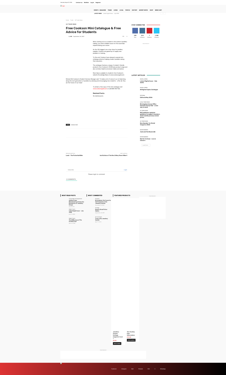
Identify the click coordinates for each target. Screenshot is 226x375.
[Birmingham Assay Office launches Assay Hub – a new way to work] (135, 104)
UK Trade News (78, 20)
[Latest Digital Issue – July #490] (135, 81)
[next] (164, 13)
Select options (131, 340)
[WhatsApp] (164, 1)
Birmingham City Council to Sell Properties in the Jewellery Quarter (103, 202)
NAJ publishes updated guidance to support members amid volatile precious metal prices (150, 115)
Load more (145, 145)
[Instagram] (155, 1)
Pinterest (140, 369)
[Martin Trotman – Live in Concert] (135, 139)
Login (125, 169)
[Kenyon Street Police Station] (90, 211)
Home (67, 20)
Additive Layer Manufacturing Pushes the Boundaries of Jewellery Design (76, 202)
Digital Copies (143, 79)
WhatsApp (163, 369)
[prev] (162, 13)
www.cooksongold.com (100, 89)
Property (97, 198)
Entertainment (144, 129)
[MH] (67, 36)
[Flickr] (153, 1)
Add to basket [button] (117, 343)
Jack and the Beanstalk (147, 132)
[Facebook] (151, 1)
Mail (132, 369)
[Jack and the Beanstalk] (135, 131)
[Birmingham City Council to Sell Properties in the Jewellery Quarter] (90, 201)
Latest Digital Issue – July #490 (111, 13)
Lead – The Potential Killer (74, 155)
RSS (149, 369)
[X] (162, 1)
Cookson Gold (74, 124)
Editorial (142, 95)
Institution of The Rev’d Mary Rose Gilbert (113, 155)
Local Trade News (145, 102)
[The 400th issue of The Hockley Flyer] (64, 221)
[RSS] (145, 368)
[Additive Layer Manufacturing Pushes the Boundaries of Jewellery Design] (64, 201)
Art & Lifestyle (98, 216)
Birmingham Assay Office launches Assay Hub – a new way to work (149, 105)
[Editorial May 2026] (135, 96)
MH (71, 36)
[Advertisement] (98, 145)
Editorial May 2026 (146, 97)
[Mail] (158, 1)
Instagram (124, 369)
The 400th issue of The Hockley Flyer (75, 220)
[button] (103, 2)
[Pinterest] (160, 1)
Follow (142, 28)
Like (135, 28)
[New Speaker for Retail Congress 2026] (135, 123)
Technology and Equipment (75, 198)
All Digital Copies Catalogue (149, 89)
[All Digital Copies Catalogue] (135, 89)
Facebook (114, 369)
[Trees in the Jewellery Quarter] (90, 220)
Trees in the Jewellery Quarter (101, 219)
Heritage (97, 207)
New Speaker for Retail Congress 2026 (147, 124)
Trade (71, 20)
